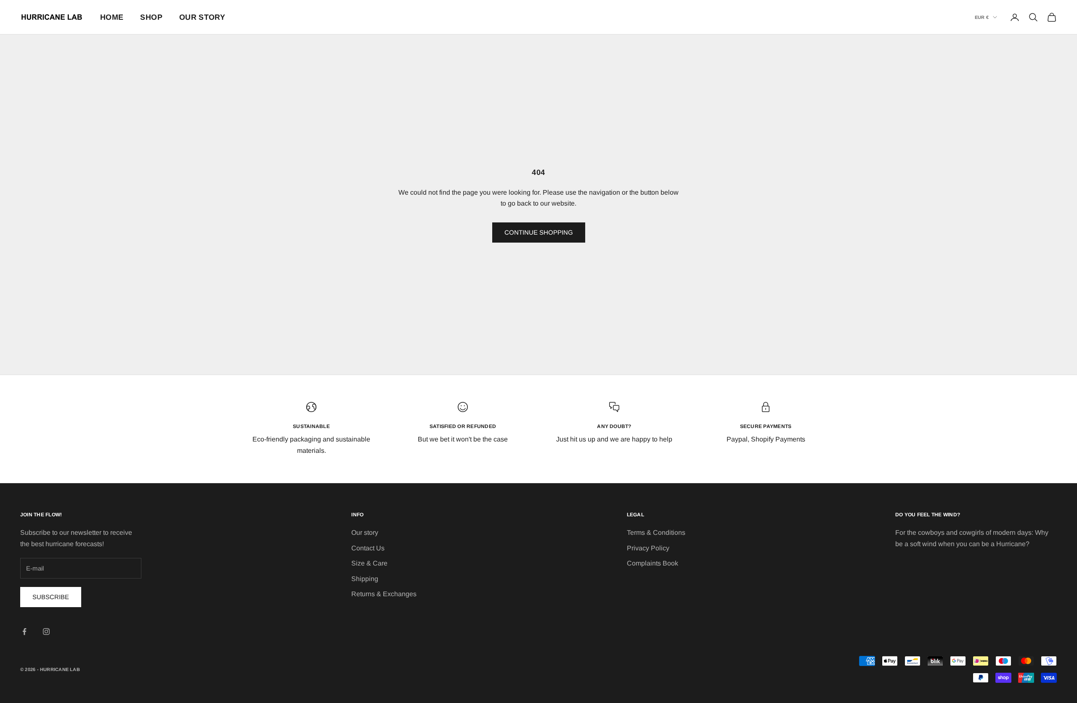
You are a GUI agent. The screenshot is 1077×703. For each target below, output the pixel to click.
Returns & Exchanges (383, 593)
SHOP (151, 17)
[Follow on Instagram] (46, 631)
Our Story (202, 17)
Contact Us (368, 548)
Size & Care (369, 563)
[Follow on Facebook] (24, 631)
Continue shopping (538, 232)
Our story (364, 532)
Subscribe (50, 596)
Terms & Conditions (656, 532)
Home (111, 17)
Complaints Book (652, 563)
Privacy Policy (648, 548)
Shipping (364, 578)
